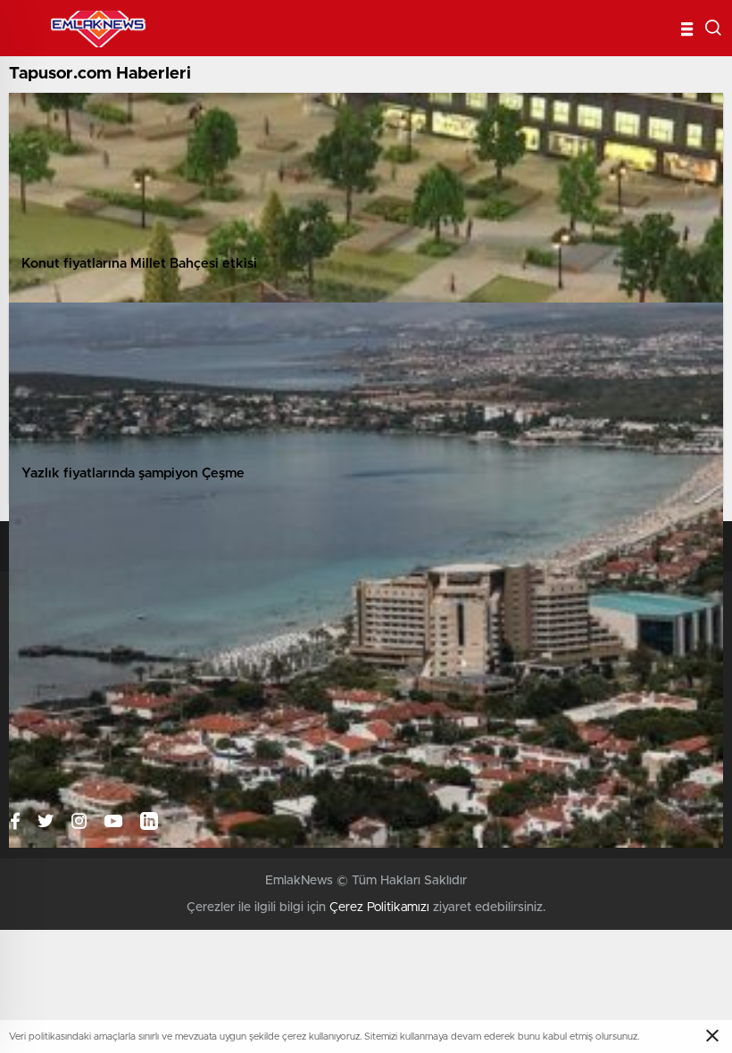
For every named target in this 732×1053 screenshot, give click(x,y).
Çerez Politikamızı (379, 907)
